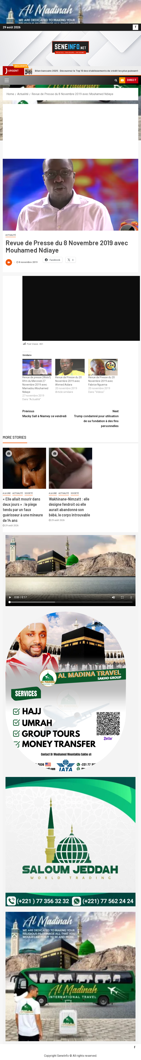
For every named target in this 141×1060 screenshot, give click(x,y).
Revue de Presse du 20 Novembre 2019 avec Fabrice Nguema (101, 381)
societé (29, 493)
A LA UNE (7, 493)
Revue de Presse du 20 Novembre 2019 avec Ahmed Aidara (68, 381)
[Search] (116, 80)
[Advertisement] (70, 131)
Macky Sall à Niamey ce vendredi (44, 413)
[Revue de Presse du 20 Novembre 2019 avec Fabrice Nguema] (103, 367)
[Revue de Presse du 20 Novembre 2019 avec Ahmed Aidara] (70, 367)
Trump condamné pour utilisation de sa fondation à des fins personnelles (96, 418)
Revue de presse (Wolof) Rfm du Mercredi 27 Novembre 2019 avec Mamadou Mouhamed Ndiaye (36, 384)
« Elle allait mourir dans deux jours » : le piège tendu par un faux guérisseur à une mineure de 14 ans (23, 509)
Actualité (11, 235)
